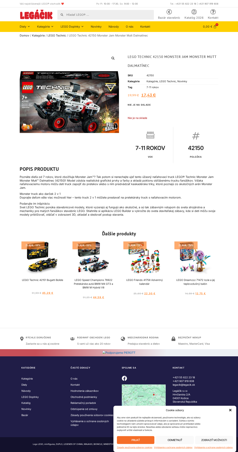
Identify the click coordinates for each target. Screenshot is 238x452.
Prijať (136, 440)
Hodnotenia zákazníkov (85, 390)
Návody (114, 26)
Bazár (24, 415)
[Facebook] (124, 378)
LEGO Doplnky (30, 396)
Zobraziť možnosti (214, 440)
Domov (24, 35)
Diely (24, 384)
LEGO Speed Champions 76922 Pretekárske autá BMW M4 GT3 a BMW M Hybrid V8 (93, 283)
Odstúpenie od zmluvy (84, 408)
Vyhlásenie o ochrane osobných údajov (173, 447)
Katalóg (25, 402)
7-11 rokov (153, 87)
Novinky (96, 26)
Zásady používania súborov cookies (134, 447)
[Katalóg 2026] (194, 11)
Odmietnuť (175, 440)
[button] (231, 410)
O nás (129, 26)
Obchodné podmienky (84, 396)
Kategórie (38, 35)
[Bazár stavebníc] (169, 11)
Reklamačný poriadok (83, 402)
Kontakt (213, 17)
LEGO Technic (57, 35)
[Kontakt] (213, 11)
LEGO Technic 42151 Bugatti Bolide (42, 279)
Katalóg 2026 (194, 17)
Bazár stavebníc (169, 17)
